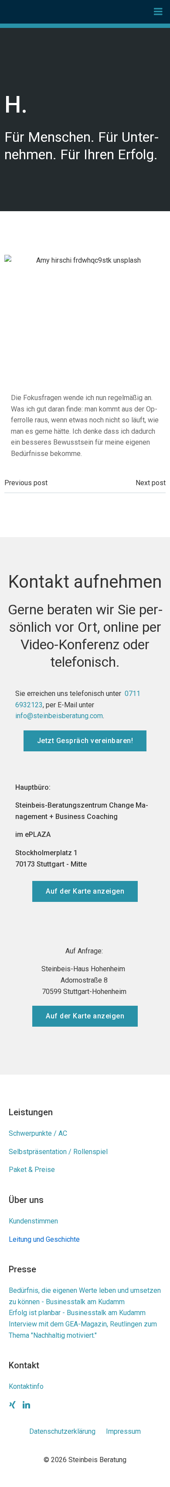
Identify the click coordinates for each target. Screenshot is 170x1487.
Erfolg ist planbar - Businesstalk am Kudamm (77, 1313)
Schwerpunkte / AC (38, 1133)
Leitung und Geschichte (44, 1239)
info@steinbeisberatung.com (59, 716)
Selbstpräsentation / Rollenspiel (58, 1152)
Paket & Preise (32, 1169)
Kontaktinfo (26, 1386)
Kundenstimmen (33, 1221)
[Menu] (158, 11)
